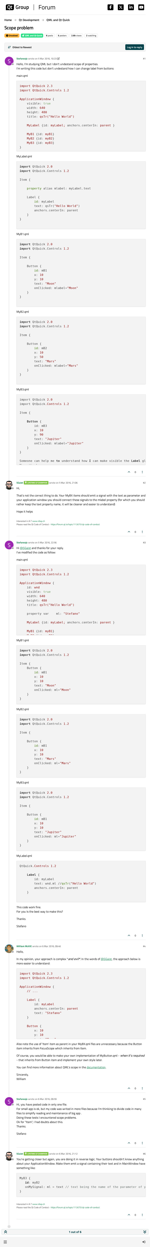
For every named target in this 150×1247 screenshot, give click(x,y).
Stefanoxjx (21, 58)
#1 (144, 58)
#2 (144, 482)
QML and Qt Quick (33, 35)
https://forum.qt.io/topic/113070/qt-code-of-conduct (75, 524)
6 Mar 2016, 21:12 (68, 1153)
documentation (96, 1067)
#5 (144, 1099)
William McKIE (24, 946)
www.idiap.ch (38, 521)
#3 (144, 542)
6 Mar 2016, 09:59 (47, 1099)
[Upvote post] (129, 472)
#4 (144, 946)
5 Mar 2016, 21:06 (68, 482)
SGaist (19, 482)
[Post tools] (142, 472)
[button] (5, 1242)
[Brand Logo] (30, 7)
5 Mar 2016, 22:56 (47, 542)
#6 (144, 1153)
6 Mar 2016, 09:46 (51, 946)
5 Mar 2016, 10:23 (47, 58)
